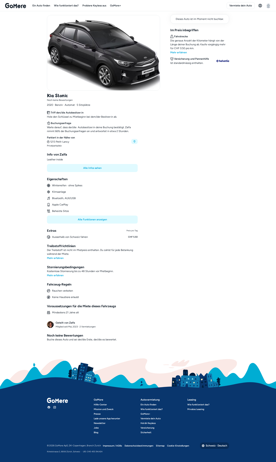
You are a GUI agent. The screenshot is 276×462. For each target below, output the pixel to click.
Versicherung (147, 427)
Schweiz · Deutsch (216, 445)
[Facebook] (49, 407)
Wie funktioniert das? (66, 5)
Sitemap (160, 445)
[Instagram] (55, 407)
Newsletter (99, 423)
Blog (96, 432)
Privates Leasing (195, 409)
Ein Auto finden (41, 5)
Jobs (96, 427)
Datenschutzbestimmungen (139, 445)
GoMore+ (115, 5)
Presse (97, 414)
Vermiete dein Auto (240, 5)
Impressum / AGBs (112, 445)
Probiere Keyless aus (94, 5)
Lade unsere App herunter (107, 418)
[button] (92, 141)
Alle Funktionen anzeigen (92, 219)
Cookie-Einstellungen (178, 445)
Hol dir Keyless (148, 423)
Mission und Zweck (103, 409)
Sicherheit (146, 432)
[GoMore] (15, 5)
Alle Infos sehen (92, 167)
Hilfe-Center (100, 404)
